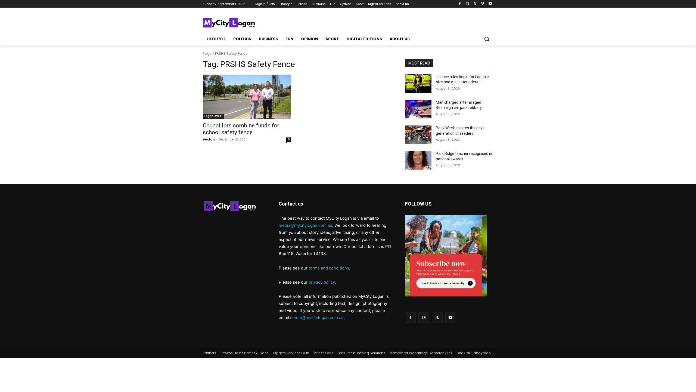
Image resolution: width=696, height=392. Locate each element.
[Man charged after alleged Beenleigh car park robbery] (418, 109)
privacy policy (322, 282)
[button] (486, 38)
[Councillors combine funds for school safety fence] (247, 97)
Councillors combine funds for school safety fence (241, 129)
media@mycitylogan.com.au (305, 225)
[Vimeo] (482, 4)
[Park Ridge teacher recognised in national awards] (418, 160)
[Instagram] (467, 4)
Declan (209, 139)
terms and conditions (329, 268)
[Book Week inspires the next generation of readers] (418, 134)
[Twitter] (475, 4)
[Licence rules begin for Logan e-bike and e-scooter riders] (418, 83)
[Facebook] (460, 4)
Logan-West (213, 116)
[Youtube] (490, 4)
